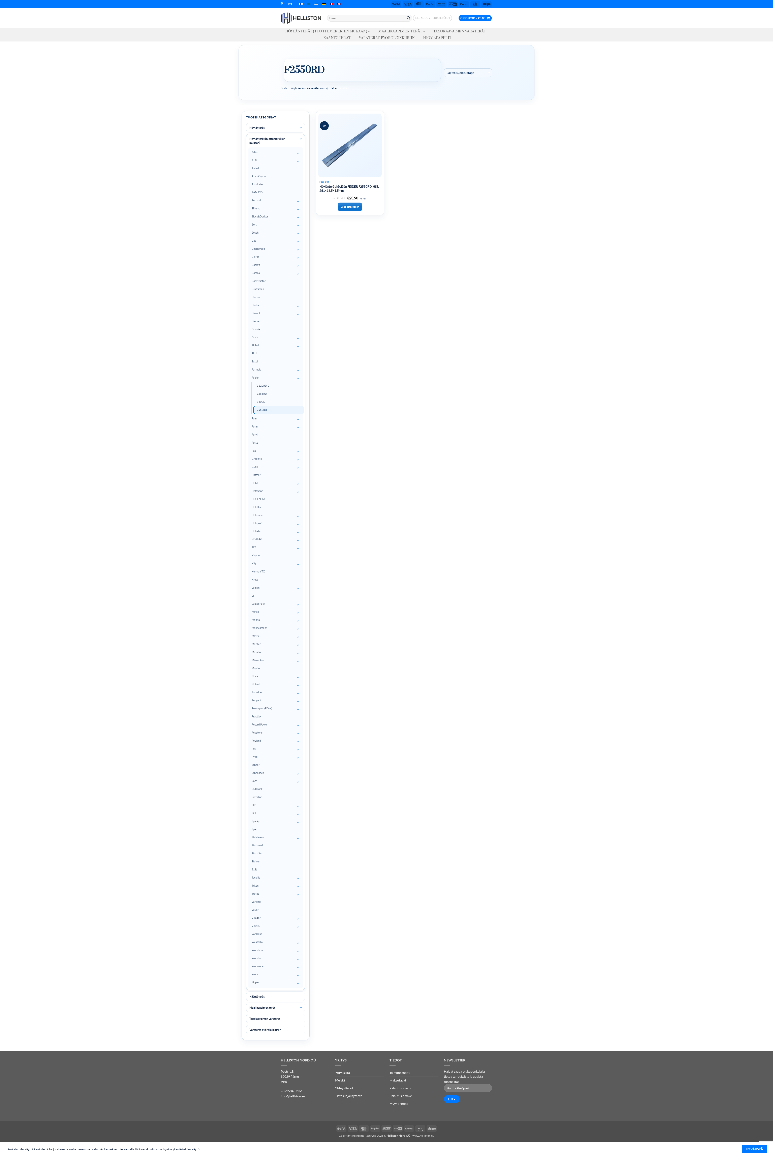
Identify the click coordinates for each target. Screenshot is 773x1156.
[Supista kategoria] (301, 139)
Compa (256, 272)
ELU (254, 353)
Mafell (255, 611)
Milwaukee (258, 660)
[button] (432, 18)
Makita (256, 619)
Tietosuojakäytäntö (348, 1096)
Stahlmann (258, 837)
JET (254, 547)
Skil (254, 813)
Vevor (255, 909)
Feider (334, 88)
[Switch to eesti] (316, 4)
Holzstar (256, 531)
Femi (254, 418)
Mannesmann (259, 627)
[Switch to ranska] (331, 4)
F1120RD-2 (262, 385)
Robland (256, 740)
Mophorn (257, 668)
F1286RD (261, 393)
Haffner (256, 474)
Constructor (259, 281)
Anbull (255, 168)
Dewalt (256, 313)
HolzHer (256, 507)
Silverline (257, 797)
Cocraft (256, 264)
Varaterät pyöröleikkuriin (387, 38)
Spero (255, 829)
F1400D (260, 401)
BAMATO (257, 192)
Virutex (256, 925)
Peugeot (256, 700)
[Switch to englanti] (339, 4)
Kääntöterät (337, 38)
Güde (255, 466)
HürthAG (257, 539)
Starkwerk (258, 845)
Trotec (255, 893)
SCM (254, 780)
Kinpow (256, 555)
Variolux (256, 901)
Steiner (256, 861)
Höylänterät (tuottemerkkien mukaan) (326, 31)
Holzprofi (257, 523)
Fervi (254, 434)
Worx (255, 974)
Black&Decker (260, 216)
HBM (255, 482)
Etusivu (284, 88)
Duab (255, 337)
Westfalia (257, 942)
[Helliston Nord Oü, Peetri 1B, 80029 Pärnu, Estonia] (282, 4)
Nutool (255, 684)
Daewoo (256, 297)
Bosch (255, 232)
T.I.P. (254, 869)
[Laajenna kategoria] (301, 127)
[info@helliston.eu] (290, 4)
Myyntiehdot (399, 1103)
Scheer (255, 764)
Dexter (256, 321)
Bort (254, 224)
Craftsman (258, 289)
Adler (255, 152)
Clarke (255, 256)
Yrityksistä (342, 1072)
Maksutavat (398, 1080)
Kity (254, 563)
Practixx (256, 716)
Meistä (340, 1080)
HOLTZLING (259, 499)
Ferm (255, 426)
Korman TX (258, 571)
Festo (255, 442)
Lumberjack (258, 603)
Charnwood (258, 248)
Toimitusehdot (400, 1072)
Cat (254, 240)
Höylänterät (257, 127)
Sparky (256, 821)
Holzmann (257, 515)
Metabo (256, 652)
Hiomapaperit (437, 38)
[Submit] (408, 18)
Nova (255, 676)
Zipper (255, 982)
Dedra (255, 305)
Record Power (260, 724)
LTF (254, 595)
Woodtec (257, 958)
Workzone (258, 966)
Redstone (257, 732)
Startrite (256, 853)
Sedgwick (257, 789)
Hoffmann (257, 491)
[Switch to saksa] (324, 4)
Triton (255, 885)
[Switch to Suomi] (301, 4)
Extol (255, 361)
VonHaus (257, 934)
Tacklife (256, 877)
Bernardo (257, 200)
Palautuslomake (401, 1096)
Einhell (255, 345)
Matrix (255, 636)
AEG (254, 160)
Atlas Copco (259, 176)
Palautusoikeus (400, 1088)
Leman (255, 587)
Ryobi (255, 756)
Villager (256, 917)
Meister (256, 644)
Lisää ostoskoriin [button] (350, 206)
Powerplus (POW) (262, 708)
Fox (254, 450)
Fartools (256, 369)
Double (256, 329)
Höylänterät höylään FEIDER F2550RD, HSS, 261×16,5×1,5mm (349, 188)
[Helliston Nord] (301, 18)
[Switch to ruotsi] (308, 4)
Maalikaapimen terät (400, 31)
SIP (253, 805)
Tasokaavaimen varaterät (459, 31)
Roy (254, 748)
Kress (255, 579)
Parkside (257, 692)
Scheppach (258, 772)
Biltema (256, 208)
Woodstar (257, 950)
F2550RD (261, 409)
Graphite (257, 458)
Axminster (258, 184)
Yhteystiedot (344, 1088)
